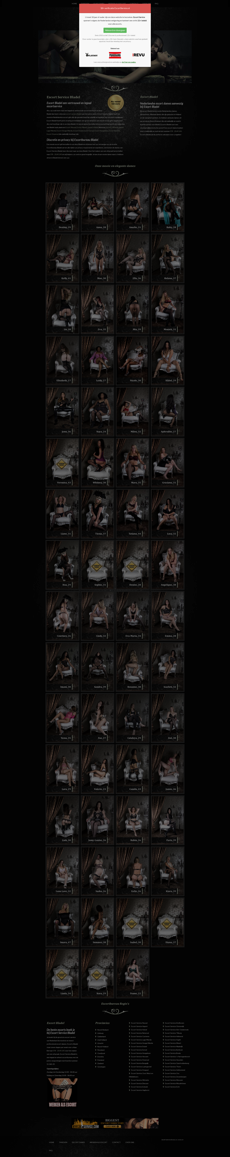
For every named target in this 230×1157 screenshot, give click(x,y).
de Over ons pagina (129, 62)
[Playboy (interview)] (91, 55)
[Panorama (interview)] (115, 55)
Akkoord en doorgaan (115, 30)
